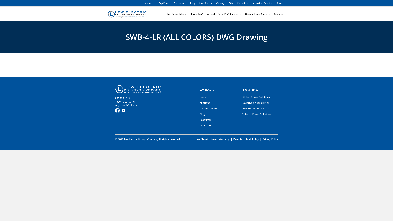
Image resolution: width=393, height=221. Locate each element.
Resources (279, 13)
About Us (149, 3)
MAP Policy (252, 139)
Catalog (220, 3)
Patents (237, 139)
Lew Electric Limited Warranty (213, 139)
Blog (192, 3)
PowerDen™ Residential (203, 13)
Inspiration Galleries (262, 3)
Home (203, 97)
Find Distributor (209, 108)
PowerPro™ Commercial (230, 13)
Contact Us (242, 3)
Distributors (180, 3)
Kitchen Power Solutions (176, 13)
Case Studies (205, 3)
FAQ (230, 3)
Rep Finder (164, 3)
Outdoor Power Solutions (257, 13)
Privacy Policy (270, 139)
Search (280, 3)
